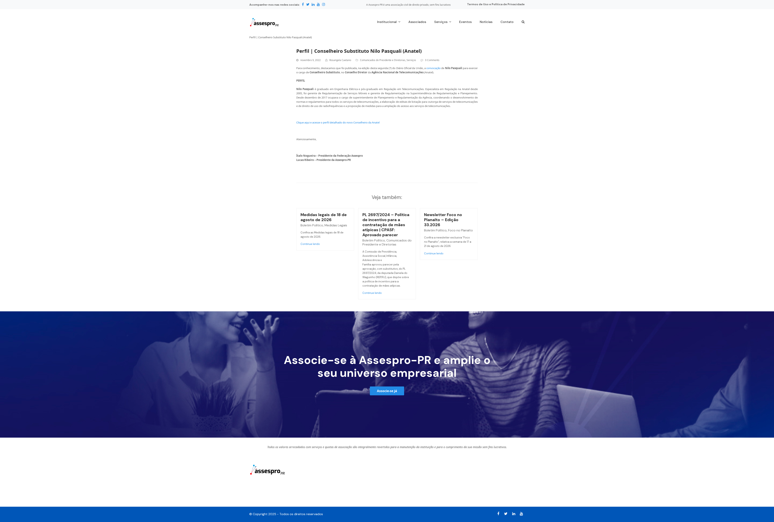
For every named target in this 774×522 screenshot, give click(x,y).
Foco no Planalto (460, 230)
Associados (328, 487)
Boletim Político (312, 225)
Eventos (396, 487)
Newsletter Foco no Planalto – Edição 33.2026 (443, 219)
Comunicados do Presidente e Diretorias (382, 60)
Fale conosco (329, 496)
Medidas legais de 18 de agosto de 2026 (324, 217)
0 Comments (432, 60)
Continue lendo (310, 244)
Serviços (411, 60)
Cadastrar (511, 482)
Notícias (396, 478)
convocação (433, 68)
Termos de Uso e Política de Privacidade (496, 4)
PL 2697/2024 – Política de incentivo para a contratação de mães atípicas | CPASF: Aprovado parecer (385, 224)
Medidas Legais (336, 225)
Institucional (329, 478)
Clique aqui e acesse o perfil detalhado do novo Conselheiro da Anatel (338, 122)
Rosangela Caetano (340, 60)
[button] (523, 22)
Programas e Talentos (406, 496)
